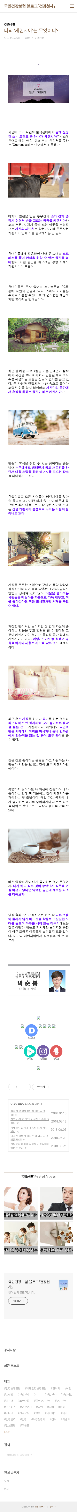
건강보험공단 (13, 1388)
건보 (53, 1419)
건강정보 (67, 1394)
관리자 (52, 1506)
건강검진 (27, 1407)
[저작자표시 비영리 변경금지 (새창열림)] (54, 1087)
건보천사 (51, 1394)
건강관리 (11, 1419)
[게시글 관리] (26, 1087)
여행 (68, 1388)
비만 (64, 1413)
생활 (20, 1103)
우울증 (25, 1425)
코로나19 (24, 1400)
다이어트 (51, 1413)
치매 (51, 1407)
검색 (69, 1455)
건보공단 (11, 1425)
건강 (13, 1103)
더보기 (7, 1432)
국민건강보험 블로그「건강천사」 (29, 6)
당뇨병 (9, 1400)
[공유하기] (21, 1087)
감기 (37, 1394)
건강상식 (24, 1413)
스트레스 (11, 1407)
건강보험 (62, 1400)
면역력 (56, 1388)
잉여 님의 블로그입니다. (21, 1292)
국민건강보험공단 (36, 1388)
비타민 (9, 1413)
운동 (62, 1407)
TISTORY (40, 1506)
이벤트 (66, 1419)
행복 (37, 1413)
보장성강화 (39, 1419)
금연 (40, 1407)
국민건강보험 (43, 1400)
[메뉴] (72, 6)
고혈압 (9, 1394)
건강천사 (24, 1394)
